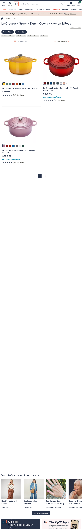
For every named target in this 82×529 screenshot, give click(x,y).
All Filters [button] (22, 41)
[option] (41, 13)
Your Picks (12, 9)
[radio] (4, 84)
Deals (4, 9)
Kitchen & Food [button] (8, 36)
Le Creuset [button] (21, 36)
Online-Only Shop (43, 9)
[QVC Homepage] (2, 18)
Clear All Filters (75, 28)
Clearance (56, 9)
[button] (3, 4)
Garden (65, 9)
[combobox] (41, 4)
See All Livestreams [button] (41, 513)
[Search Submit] (63, 4)
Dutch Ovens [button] (34, 36)
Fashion (74, 9)
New (21, 9)
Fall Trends (29, 9)
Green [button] (45, 36)
